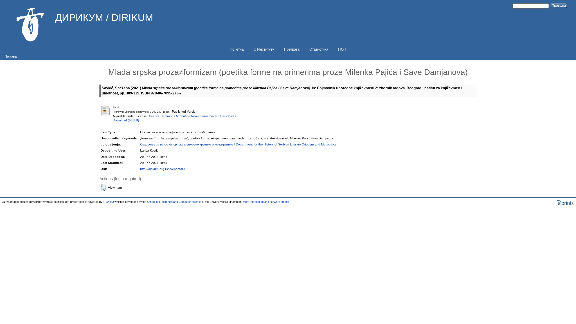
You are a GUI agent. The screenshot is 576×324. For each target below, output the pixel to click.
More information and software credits (266, 201)
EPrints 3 (108, 201)
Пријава (10, 56)
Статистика (318, 49)
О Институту (264, 49)
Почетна (237, 49)
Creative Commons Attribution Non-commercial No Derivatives (192, 116)
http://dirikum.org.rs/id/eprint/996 (163, 169)
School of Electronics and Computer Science (174, 201)
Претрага (291, 49)
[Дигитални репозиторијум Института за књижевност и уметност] (30, 24)
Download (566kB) (126, 120)
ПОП (342, 49)
